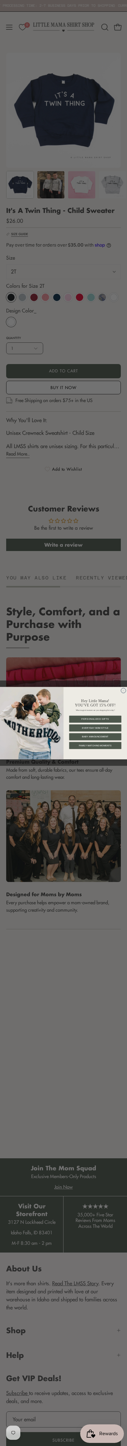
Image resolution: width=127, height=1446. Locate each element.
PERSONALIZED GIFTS (95, 719)
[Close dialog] (123, 690)
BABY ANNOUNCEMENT (95, 737)
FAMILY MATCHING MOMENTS (95, 745)
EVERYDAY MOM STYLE (95, 728)
